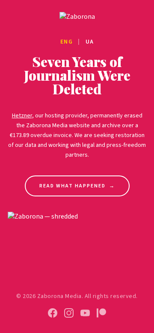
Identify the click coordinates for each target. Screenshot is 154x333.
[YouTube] (85, 313)
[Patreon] (101, 313)
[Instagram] (69, 313)
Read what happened (77, 186)
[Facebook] (52, 313)
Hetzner (22, 115)
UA (90, 42)
